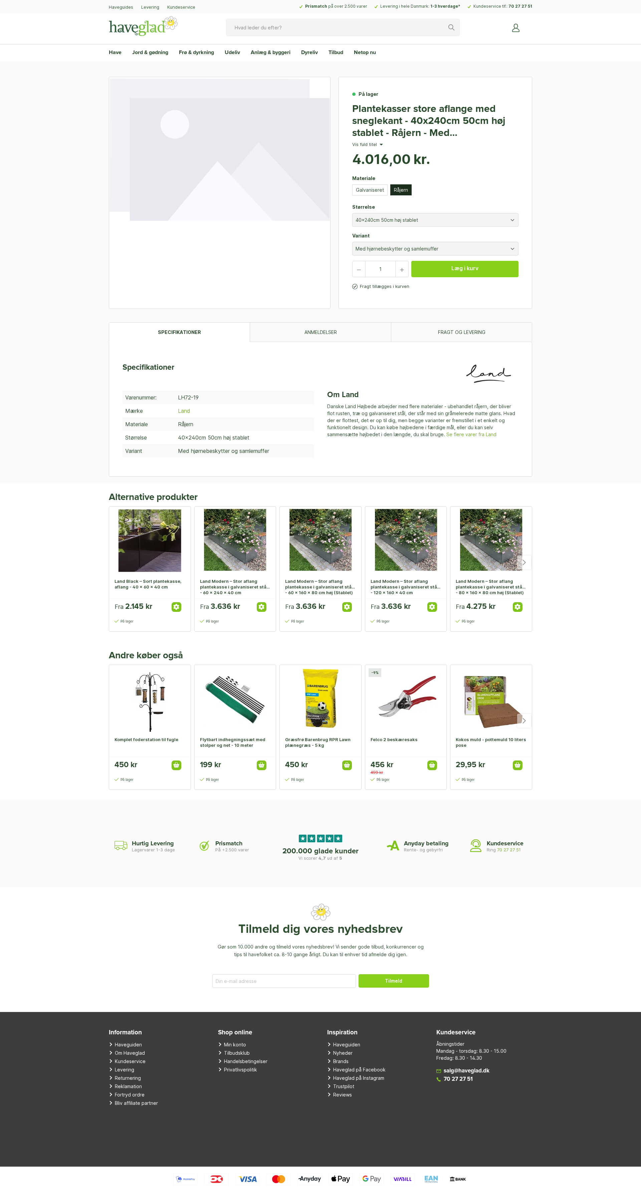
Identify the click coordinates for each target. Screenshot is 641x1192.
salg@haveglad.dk (466, 1071)
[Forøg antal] (402, 269)
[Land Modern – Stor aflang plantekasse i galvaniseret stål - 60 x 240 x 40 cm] (235, 540)
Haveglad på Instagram (358, 1078)
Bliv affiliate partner (136, 1103)
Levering (150, 7)
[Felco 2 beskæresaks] (406, 698)
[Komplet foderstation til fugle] (150, 698)
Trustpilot (343, 1086)
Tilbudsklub (237, 1053)
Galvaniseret (370, 190)
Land (184, 410)
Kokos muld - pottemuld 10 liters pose (491, 742)
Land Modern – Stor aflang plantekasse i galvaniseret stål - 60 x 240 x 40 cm (234, 586)
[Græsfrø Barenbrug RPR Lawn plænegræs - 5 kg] (320, 698)
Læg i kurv (464, 268)
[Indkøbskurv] (528, 25)
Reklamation (128, 1086)
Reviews (342, 1094)
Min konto (235, 1044)
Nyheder (343, 1053)
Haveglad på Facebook (359, 1069)
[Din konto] (516, 27)
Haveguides (121, 7)
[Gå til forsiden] (143, 26)
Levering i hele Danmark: (420, 6)
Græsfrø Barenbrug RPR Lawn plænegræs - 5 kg (318, 742)
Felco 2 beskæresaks (394, 739)
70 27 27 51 (520, 6)
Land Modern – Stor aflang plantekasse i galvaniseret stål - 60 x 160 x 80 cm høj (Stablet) (319, 586)
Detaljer (176, 607)
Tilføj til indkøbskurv (176, 765)
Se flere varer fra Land (471, 434)
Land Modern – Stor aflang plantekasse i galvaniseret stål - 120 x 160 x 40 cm (404, 586)
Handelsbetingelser (245, 1061)
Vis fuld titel (365, 144)
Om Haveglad (130, 1053)
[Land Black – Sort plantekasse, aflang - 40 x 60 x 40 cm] (150, 540)
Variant (361, 235)
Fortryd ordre (130, 1094)
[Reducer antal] (359, 269)
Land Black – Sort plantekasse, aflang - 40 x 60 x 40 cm (148, 583)
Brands (341, 1061)
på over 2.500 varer (336, 6)
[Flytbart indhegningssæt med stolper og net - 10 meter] (235, 698)
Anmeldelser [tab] (320, 332)
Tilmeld (393, 981)
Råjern (401, 190)
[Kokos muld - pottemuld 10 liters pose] (491, 698)
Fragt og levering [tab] (461, 332)
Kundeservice (181, 7)
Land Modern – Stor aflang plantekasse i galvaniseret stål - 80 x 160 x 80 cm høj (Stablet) (490, 586)
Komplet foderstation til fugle (146, 739)
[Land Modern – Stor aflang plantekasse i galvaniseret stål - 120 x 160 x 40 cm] (406, 540)
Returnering (128, 1078)
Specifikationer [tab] (179, 332)
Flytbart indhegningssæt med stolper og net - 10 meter (232, 742)
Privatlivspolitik (240, 1069)
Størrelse (363, 207)
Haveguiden (128, 1044)
